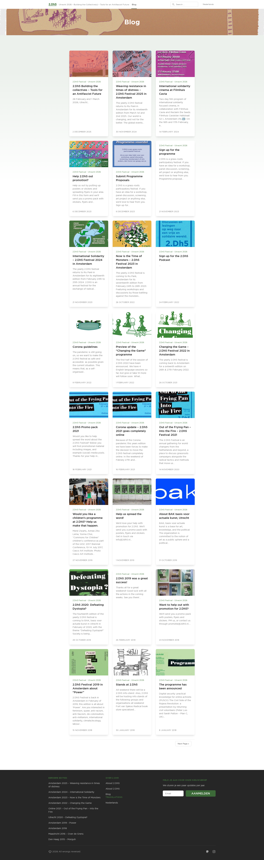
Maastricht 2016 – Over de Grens (65, 833)
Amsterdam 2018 (57, 828)
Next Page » (183, 743)
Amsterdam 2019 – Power (62, 822)
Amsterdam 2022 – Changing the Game (70, 803)
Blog (134, 4)
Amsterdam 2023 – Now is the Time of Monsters (74, 797)
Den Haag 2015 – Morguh (62, 839)
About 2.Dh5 (113, 783)
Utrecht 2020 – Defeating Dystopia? (67, 817)
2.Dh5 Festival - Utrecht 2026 (87, 81)
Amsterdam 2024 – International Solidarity (71, 792)
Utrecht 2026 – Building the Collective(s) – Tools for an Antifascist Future (94, 4)
